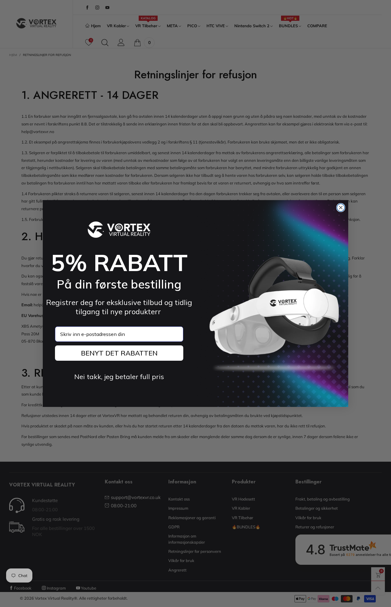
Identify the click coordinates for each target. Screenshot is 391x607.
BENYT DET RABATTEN (119, 353)
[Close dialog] (341, 207)
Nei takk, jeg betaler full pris (119, 376)
